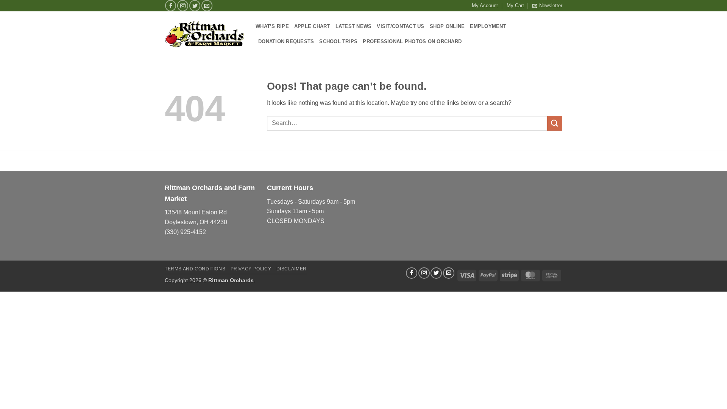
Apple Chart (312, 26)
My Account (485, 5)
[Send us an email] (206, 5)
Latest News (353, 26)
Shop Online (447, 26)
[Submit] (554, 123)
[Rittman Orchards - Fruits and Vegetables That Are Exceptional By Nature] (204, 34)
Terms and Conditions (195, 269)
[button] (547, 5)
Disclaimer (291, 269)
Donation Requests (286, 41)
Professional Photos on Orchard (412, 41)
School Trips (338, 41)
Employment (488, 26)
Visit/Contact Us (400, 26)
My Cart (515, 5)
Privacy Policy (251, 269)
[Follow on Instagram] (182, 5)
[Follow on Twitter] (194, 5)
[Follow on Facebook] (170, 5)
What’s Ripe (272, 26)
